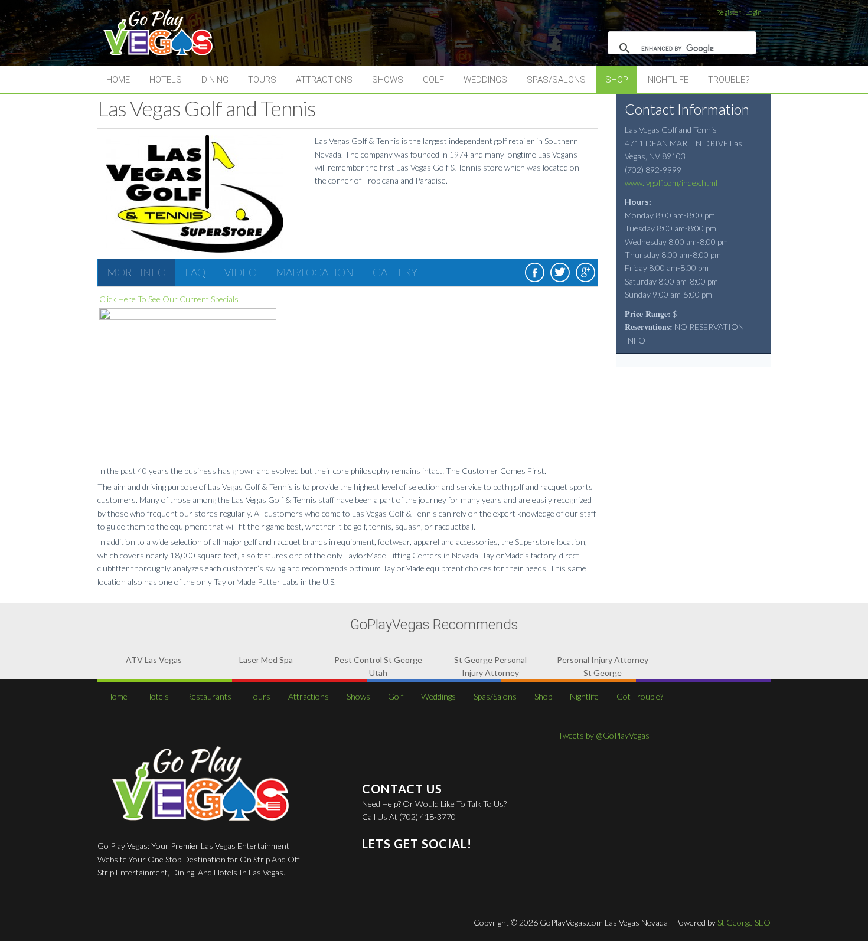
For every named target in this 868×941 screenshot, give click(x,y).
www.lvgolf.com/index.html (671, 183)
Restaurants (209, 696)
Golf (433, 79)
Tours (262, 79)
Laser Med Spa (266, 660)
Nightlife (668, 79)
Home (118, 79)
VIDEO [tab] (240, 272)
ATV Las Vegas (154, 660)
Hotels (165, 79)
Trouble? (729, 79)
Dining (215, 79)
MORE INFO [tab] (136, 272)
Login (753, 12)
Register (728, 12)
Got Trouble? (639, 696)
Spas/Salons (556, 79)
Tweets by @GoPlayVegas (604, 735)
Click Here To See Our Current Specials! (170, 299)
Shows (387, 79)
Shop (616, 79)
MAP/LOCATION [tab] (315, 272)
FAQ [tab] (195, 272)
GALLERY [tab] (395, 272)
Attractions (324, 79)
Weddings (485, 79)
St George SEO (744, 922)
